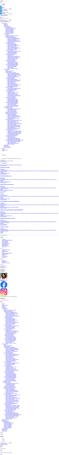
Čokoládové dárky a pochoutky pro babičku (12, 331)
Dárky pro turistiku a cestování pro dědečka (12, 359)
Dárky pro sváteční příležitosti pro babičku (12, 64)
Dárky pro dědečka (7, 69)
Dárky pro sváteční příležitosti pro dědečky (12, 102)
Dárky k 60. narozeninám (9, 31)
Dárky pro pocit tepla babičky (12, 39)
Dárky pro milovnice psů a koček (11, 321)
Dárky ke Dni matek (11, 67)
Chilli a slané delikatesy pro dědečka (13, 94)
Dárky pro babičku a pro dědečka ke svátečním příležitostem (13, 414)
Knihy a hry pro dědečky (9, 87)
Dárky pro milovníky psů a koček (11, 358)
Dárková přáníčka (4, 244)
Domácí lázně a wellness (11, 42)
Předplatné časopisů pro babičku (10, 326)
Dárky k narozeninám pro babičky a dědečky (14, 140)
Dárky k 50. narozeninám (9, 30)
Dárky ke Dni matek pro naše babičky (13, 143)
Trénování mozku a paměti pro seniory (13, 118)
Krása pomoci (4, 430)
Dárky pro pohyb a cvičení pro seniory (13, 122)
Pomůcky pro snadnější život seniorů (13, 115)
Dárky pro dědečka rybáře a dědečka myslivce (12, 354)
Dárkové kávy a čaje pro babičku (12, 57)
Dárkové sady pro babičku (10, 36)
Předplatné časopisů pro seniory (12, 109)
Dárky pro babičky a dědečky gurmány (11, 129)
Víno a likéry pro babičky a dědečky (13, 134)
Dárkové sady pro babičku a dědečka (9, 386)
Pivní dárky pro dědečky (11, 93)
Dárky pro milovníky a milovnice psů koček (14, 126)
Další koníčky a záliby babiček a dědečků (14, 128)
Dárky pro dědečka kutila (11, 127)
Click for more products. (3, 9)
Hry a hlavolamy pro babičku (12, 52)
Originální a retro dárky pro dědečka (11, 97)
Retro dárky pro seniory (11, 136)
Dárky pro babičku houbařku (12, 46)
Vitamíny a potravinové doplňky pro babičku (14, 41)
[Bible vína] (6, 190)
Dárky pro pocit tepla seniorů (12, 114)
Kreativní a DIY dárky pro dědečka (13, 100)
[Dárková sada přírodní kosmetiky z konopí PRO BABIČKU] (9, 207)
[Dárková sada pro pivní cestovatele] (5, 181)
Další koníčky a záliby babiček (12, 49)
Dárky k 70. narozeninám (9, 32)
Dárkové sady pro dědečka (8, 345)
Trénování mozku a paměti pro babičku (13, 40)
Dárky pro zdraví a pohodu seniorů (11, 113)
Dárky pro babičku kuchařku (12, 43)
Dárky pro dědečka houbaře (12, 81)
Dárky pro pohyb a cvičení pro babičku (13, 45)
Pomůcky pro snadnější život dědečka (13, 73)
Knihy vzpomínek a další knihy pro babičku (14, 51)
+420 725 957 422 (3, 265)
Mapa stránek (4, 257)
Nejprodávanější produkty (6, 249)
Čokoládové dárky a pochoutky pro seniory (14, 132)
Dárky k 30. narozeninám (7, 423)
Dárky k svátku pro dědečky (12, 104)
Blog (3, 255)
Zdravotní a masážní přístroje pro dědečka (14, 74)
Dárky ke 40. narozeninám (10, 29)
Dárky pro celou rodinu (7, 147)
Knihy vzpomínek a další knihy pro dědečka (14, 88)
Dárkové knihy (6, 25)
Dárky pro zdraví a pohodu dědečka (11, 72)
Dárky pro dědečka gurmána (10, 90)
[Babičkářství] (2, 7)
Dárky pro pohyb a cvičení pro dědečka (13, 80)
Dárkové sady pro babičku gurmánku (13, 56)
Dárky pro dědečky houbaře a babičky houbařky (15, 123)
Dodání (3, 4)
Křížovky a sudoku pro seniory (12, 111)
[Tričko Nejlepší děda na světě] (5, 173)
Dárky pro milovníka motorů (12, 83)
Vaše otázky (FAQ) (5, 149)
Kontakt (3, 150)
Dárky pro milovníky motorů (12, 124)
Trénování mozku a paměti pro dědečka (13, 76)
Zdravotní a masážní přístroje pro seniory (14, 116)
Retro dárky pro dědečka (9, 372)
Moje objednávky (4, 261)
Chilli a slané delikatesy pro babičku (13, 58)
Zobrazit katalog (4, 23)
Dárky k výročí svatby (11, 144)
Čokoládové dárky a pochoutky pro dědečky (14, 95)
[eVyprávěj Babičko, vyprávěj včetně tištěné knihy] (5, 198)
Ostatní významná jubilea (7, 427)
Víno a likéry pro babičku (11, 59)
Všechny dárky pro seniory (8, 107)
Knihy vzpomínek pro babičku (12, 61)
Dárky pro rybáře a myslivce (10, 396)
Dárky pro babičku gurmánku (10, 54)
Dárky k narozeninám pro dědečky (11, 377)
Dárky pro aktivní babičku (8, 317)
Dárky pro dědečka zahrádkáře (12, 79)
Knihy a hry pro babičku (9, 50)
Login (3, 438)
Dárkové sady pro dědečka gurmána (13, 92)
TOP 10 (7, 34)
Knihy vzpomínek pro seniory (12, 137)
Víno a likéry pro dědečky (11, 96)
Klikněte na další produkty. (4, 20)
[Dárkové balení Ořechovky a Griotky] (6, 215)
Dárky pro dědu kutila (11, 82)
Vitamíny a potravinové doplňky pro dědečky (12, 349)
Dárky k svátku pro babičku (12, 66)
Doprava (3, 148)
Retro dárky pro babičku (9, 335)
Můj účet (3, 260)
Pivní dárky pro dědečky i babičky (11, 409)
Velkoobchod (4, 254)
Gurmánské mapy (10, 55)
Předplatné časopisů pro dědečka (10, 363)
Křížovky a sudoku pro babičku (12, 53)
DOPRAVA (4, 250)
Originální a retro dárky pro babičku (11, 60)
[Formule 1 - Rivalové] (3, 224)
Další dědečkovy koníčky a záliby (13, 86)
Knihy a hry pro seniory (7, 382)
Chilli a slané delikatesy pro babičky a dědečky (14, 133)
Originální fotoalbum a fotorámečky (13, 99)
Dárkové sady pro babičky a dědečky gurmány (12, 405)
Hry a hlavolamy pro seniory (12, 110)
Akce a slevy (4, 246)
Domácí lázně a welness (11, 77)
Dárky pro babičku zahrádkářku (12, 44)
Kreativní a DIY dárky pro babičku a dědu (14, 138)
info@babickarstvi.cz (3, 267)
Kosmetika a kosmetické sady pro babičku (12, 35)
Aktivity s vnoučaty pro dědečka (12, 85)
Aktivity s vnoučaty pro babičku (12, 48)
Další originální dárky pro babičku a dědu (14, 139)
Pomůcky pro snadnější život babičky (11, 312)
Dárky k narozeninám (7, 26)
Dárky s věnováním (7, 146)
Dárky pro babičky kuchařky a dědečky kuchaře (15, 120)
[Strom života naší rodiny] (11, 164)
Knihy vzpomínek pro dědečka (10, 373)
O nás (3, 252)
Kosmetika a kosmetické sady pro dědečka (12, 106)
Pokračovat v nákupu (3, 161)
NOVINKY (6, 24)
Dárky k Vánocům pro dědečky (12, 103)
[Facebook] (3, 287)
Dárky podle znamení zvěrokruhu (11, 28)
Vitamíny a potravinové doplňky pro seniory (12, 391)
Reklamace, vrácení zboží (6, 262)
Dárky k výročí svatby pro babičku (13, 68)
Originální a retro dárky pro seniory (9, 410)
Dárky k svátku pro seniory (12, 142)
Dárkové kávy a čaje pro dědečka (11, 368)
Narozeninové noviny (9, 27)
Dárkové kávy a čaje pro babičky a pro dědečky (15, 131)
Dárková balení (6, 145)
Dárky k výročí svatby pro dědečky (13, 105)
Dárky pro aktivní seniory (9, 119)
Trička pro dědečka (8, 71)
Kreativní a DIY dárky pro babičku (13, 62)
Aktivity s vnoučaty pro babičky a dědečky (14, 125)
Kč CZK (3, 439)
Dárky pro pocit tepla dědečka (12, 75)
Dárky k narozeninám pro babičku (13, 65)
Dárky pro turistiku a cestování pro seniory (12, 400)
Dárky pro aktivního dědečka (10, 78)
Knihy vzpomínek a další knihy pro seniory (14, 108)
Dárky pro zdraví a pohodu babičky (11, 37)
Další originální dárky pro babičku (13, 63)
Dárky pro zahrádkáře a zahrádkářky (11, 395)
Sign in (1, 450)
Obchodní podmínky (5, 251)
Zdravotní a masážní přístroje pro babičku (14, 38)
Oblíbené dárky (4, 163)
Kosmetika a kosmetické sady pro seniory (12, 112)
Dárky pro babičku (5, 241)
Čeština (3, 441)
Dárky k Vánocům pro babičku (10, 340)
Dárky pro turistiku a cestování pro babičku (12, 322)
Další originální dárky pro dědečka (13, 101)
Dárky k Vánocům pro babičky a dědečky (14, 141)
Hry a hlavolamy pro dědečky (12, 89)
